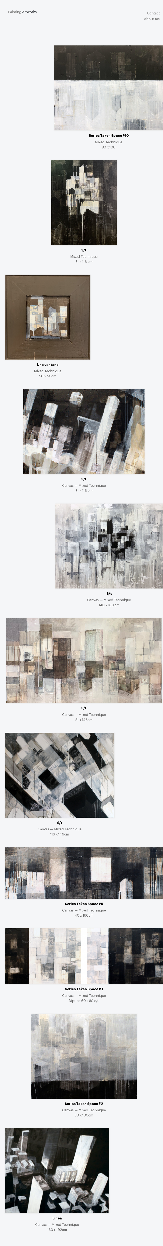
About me (152, 19)
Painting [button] (14, 12)
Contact (153, 13)
